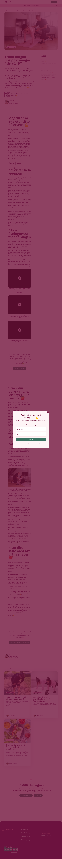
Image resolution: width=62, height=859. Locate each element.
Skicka (31, 439)
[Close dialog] (48, 412)
